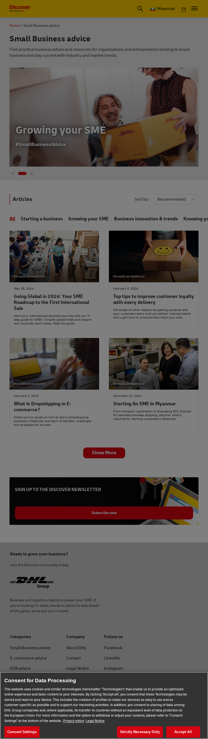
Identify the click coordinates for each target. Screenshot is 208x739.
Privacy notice (73, 721)
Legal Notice (95, 721)
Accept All (183, 732)
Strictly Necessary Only (140, 732)
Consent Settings (22, 732)
